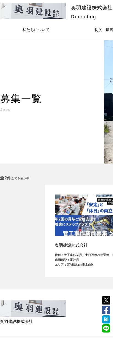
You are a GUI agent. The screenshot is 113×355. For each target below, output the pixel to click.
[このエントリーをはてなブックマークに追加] (106, 319)
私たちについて (35, 29)
